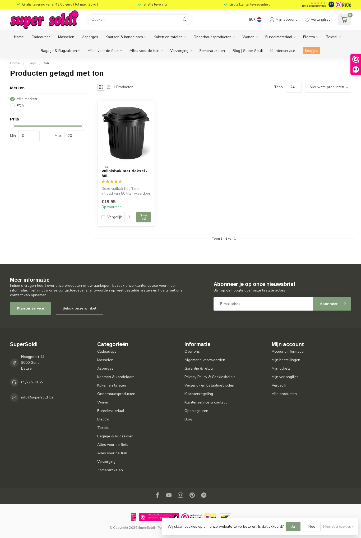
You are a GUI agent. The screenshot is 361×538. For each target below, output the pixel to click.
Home (19, 36)
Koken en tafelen (168, 36)
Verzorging (179, 50)
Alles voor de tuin (144, 50)
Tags (32, 63)
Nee (311, 526)
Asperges (90, 36)
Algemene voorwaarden (204, 359)
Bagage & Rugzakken (59, 50)
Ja (293, 526)
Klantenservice (282, 50)
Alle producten (284, 393)
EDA (20, 106)
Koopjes (311, 50)
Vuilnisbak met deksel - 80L (124, 173)
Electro (309, 36)
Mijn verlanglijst (285, 376)
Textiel (331, 36)
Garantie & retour (199, 368)
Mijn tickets (281, 368)
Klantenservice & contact (205, 402)
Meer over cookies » (338, 526)
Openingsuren (196, 410)
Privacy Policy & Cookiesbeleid (209, 376)
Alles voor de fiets (103, 50)
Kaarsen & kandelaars (124, 36)
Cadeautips (40, 36)
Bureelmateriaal (278, 36)
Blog (188, 419)
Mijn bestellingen (286, 359)
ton (46, 63)
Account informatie (288, 351)
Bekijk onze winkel (79, 308)
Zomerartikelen (212, 50)
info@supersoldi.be (37, 397)
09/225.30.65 (32, 382)
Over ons (192, 351)
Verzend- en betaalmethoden (209, 385)
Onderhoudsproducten (212, 36)
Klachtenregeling (198, 393)
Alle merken (27, 99)
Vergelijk (114, 217)
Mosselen (66, 36)
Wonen (248, 36)
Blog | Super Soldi (248, 50)
